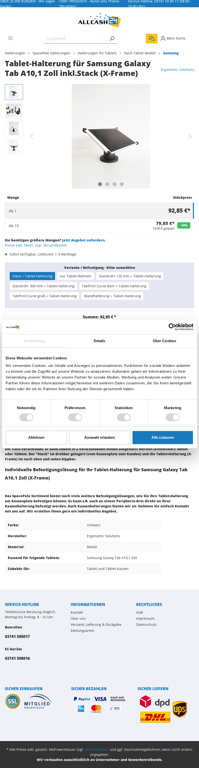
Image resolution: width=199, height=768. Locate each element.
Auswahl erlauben (99, 437)
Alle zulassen (162, 437)
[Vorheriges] (31, 136)
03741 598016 (17, 658)
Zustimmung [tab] (34, 341)
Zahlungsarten (82, 630)
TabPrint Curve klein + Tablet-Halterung (114, 286)
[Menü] (10, 38)
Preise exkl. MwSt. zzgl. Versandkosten (36, 245)
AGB (139, 612)
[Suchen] (111, 38)
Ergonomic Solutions (177, 69)
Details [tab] (100, 341)
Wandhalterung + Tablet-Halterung (112, 296)
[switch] (75, 417)
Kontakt (77, 612)
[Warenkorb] (191, 36)
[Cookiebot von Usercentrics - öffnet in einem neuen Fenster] (172, 326)
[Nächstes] (190, 136)
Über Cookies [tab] (164, 341)
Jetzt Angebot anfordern (83, 240)
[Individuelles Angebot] (152, 38)
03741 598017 (17, 636)
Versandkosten (97, 749)
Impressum (145, 618)
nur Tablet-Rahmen (75, 276)
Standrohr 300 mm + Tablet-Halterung (43, 286)
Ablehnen (36, 437)
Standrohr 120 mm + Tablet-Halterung (130, 276)
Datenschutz (146, 624)
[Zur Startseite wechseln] (99, 20)
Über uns (78, 618)
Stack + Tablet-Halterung (32, 276)
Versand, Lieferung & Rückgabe (96, 624)
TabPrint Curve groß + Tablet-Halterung (44, 296)
